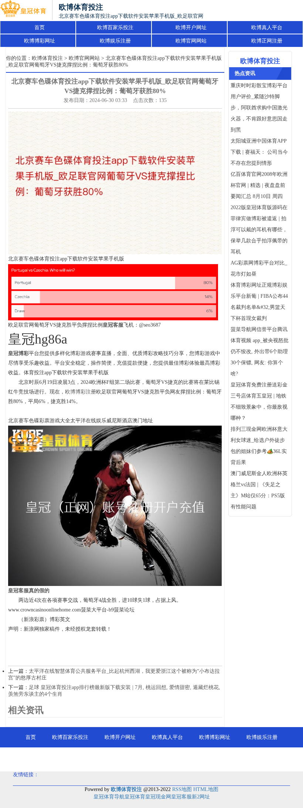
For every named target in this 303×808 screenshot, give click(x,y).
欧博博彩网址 (39, 41)
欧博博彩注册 (80, 392)
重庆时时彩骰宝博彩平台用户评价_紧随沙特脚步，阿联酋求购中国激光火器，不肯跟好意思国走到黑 (259, 108)
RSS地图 (182, 789)
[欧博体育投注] (23, 10)
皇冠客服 (181, 797)
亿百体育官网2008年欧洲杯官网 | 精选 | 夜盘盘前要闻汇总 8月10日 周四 (259, 185)
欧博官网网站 (191, 41)
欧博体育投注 (47, 58)
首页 (39, 27)
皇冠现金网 (158, 797)
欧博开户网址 (191, 27)
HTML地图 (205, 789)
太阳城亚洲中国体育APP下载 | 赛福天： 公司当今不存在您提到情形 (259, 152)
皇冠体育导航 (109, 797)
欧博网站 (222, 757)
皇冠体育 (135, 797)
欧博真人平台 (266, 27)
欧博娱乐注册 (115, 41)
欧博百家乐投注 (115, 27)
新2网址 (201, 797)
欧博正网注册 (266, 41)
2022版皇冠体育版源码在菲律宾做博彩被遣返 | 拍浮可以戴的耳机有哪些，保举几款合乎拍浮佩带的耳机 (259, 230)
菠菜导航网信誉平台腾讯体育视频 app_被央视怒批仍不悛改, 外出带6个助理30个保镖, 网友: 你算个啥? (260, 351)
